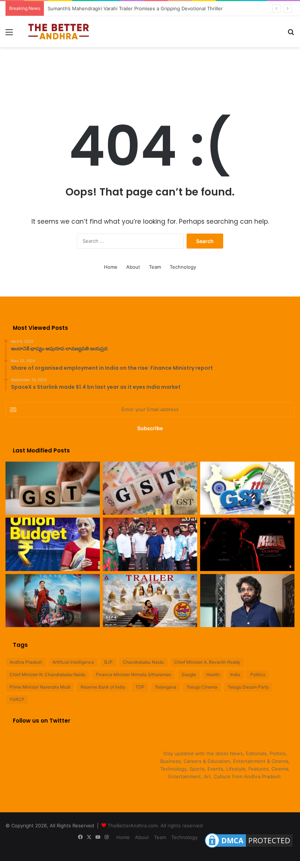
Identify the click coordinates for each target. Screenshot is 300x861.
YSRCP (17, 699)
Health (213, 674)
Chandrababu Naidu (143, 662)
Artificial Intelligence (73, 662)
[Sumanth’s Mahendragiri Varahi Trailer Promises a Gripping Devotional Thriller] (150, 544)
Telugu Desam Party (248, 687)
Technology (183, 267)
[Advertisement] (150, 71)
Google (188, 674)
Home (110, 267)
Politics (257, 674)
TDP (140, 687)
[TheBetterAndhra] (58, 31)
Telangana (165, 687)
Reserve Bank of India (102, 687)
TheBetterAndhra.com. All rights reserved (155, 825)
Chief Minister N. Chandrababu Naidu (48, 674)
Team (155, 267)
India (235, 674)
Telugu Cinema (202, 687)
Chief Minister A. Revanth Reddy (207, 662)
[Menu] (9, 34)
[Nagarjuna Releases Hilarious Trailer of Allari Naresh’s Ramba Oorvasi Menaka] (150, 600)
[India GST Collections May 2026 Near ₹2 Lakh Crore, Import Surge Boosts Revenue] (150, 488)
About (133, 267)
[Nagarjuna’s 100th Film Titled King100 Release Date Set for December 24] (247, 544)
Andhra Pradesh (26, 662)
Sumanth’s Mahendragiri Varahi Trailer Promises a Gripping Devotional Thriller (135, 8)
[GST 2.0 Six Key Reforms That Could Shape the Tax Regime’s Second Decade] (52, 488)
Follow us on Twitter (41, 720)
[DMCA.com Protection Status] (249, 848)
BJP (108, 662)
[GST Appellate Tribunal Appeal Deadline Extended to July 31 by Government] (247, 488)
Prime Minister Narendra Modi (40, 687)
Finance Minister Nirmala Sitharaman (133, 674)
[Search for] (291, 34)
